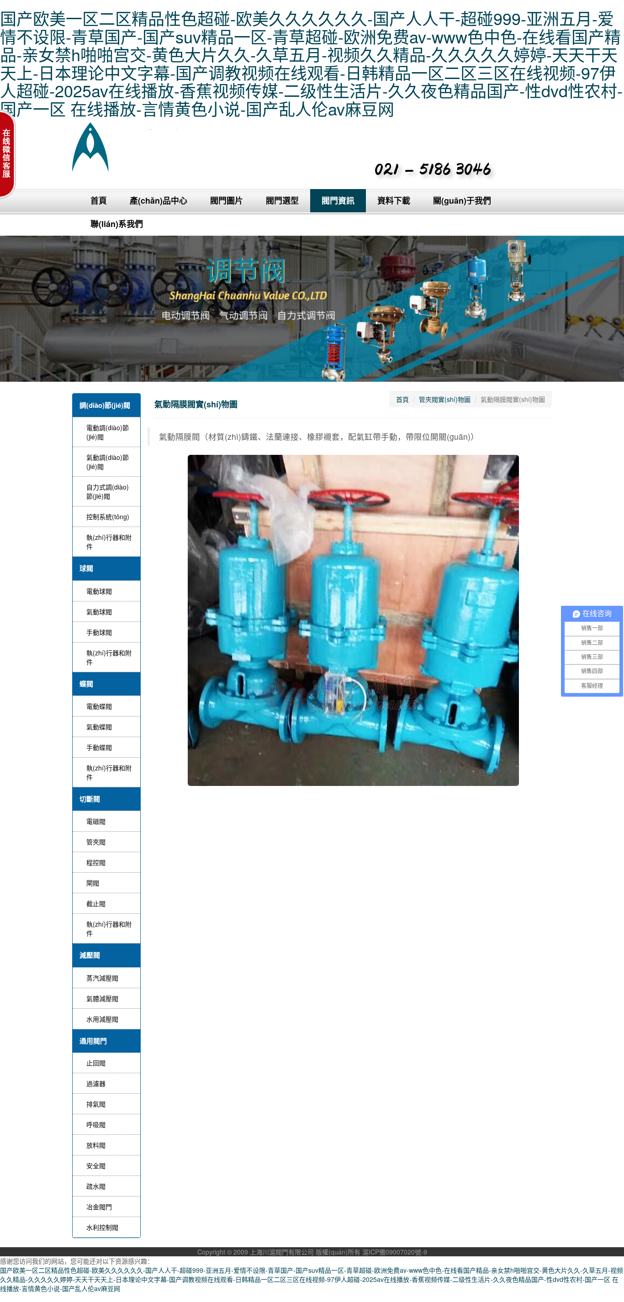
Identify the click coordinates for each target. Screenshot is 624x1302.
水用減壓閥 (102, 1018)
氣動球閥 (99, 611)
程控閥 (96, 862)
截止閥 (96, 903)
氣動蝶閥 (99, 726)
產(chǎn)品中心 (158, 200)
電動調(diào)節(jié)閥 (107, 432)
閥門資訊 (338, 200)
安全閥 (96, 1165)
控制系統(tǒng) (107, 516)
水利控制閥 (102, 1227)
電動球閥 (99, 591)
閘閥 (92, 882)
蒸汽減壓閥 (102, 977)
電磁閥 (96, 821)
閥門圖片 (226, 200)
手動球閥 (99, 632)
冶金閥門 (99, 1206)
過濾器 (96, 1083)
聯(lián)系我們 (116, 224)
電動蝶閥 (99, 706)
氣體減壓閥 (102, 998)
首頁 (98, 200)
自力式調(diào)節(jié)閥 (107, 491)
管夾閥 (96, 841)
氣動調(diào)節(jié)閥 (107, 462)
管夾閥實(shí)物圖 (445, 399)
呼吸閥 (96, 1124)
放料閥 (96, 1144)
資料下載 (393, 200)
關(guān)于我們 (462, 200)
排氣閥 (96, 1103)
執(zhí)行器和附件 (109, 541)
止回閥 (96, 1062)
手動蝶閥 (99, 747)
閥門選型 (282, 200)
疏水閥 (96, 1186)
